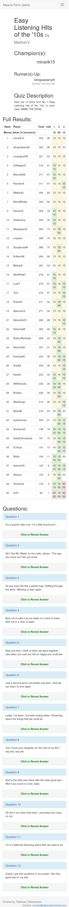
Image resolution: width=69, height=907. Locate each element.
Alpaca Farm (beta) (16, 4)
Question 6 (12, 675)
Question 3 (12, 578)
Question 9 (12, 772)
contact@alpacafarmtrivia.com (49, 905)
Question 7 (12, 707)
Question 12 (13, 865)
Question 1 (12, 516)
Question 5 (12, 642)
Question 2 (12, 545)
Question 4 (12, 610)
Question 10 (13, 804)
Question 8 (12, 740)
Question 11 (13, 837)
